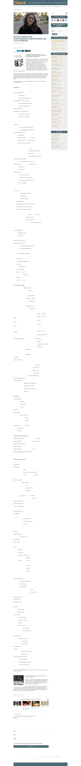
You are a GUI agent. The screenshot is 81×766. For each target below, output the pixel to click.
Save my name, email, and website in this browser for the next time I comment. (28, 743)
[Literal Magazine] (20, 3)
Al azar (53, 118)
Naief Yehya (54, 86)
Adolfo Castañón (55, 102)
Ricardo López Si (55, 125)
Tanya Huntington (55, 145)
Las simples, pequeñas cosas (56, 108)
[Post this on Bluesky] (24, 51)
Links (34, 756)
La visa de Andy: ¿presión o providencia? (58, 65)
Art (22, 6)
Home (15, 6)
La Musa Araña (54, 114)
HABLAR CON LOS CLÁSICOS (57, 84)
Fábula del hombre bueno (56, 140)
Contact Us (39, 758)
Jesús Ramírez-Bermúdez (57, 110)
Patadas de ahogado (55, 96)
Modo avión (54, 107)
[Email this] (28, 51)
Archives (49, 6)
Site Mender (39, 763)
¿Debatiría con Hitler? (57, 44)
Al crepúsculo (55, 126)
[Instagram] (55, 20)
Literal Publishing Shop (57, 6)
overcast (53, 91)
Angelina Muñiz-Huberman (57, 117)
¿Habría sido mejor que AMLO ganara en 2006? (59, 58)
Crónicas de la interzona (57, 87)
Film (25, 6)
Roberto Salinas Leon (56, 95)
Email (15, 734)
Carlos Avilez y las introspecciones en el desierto (26, 708)
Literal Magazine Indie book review (55, 756)
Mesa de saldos (55, 139)
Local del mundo (55, 103)
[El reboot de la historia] (36, 703)
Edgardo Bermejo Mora (57, 75)
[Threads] (63, 20)
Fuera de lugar (55, 99)
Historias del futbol (54, 127)
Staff (19, 756)
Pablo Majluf (55, 67)
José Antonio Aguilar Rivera (58, 60)
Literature (29, 6)
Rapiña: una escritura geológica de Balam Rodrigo (58, 93)
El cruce (53, 83)
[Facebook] (52, 20)
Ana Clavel (54, 71)
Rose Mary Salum (55, 134)
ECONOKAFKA (54, 57)
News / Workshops (42, 6)
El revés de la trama (56, 76)
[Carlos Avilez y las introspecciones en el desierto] (26, 703)
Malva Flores (54, 142)
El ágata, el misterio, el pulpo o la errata (58, 143)
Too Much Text (17, 706)
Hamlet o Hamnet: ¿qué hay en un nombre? (58, 147)
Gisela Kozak (54, 98)
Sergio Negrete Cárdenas (57, 56)
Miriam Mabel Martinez (57, 121)
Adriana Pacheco (55, 49)
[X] (58, 20)
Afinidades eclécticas (56, 68)
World (19, 6)
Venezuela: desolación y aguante (57, 100)
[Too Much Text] (17, 703)
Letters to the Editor (43, 756)
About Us (26, 756)
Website (15, 738)
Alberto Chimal (55, 82)
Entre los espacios (56, 135)
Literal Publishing (17, 9)
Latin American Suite (56, 146)
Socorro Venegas (55, 106)
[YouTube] (60, 20)
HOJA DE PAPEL (54, 115)
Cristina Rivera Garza (56, 90)
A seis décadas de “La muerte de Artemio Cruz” (59, 104)
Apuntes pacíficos (54, 77)
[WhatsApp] (21, 51)
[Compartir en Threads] (23, 51)
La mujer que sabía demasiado (56, 123)
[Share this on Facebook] (17, 51)
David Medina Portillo (56, 138)
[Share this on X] (26, 51)
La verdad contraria (56, 64)
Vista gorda (54, 122)
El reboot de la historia (35, 708)
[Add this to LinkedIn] (19, 51)
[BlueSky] (66, 20)
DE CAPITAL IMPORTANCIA (56, 95)
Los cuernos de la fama (55, 73)
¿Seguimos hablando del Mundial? (57, 88)
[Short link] (30, 51)
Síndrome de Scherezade (57, 72)
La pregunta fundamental (55, 136)
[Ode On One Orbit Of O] (45, 703)
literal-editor (54, 42)
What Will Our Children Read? (58, 48)
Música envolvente (55, 119)
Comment (16, 717)
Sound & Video (35, 6)
